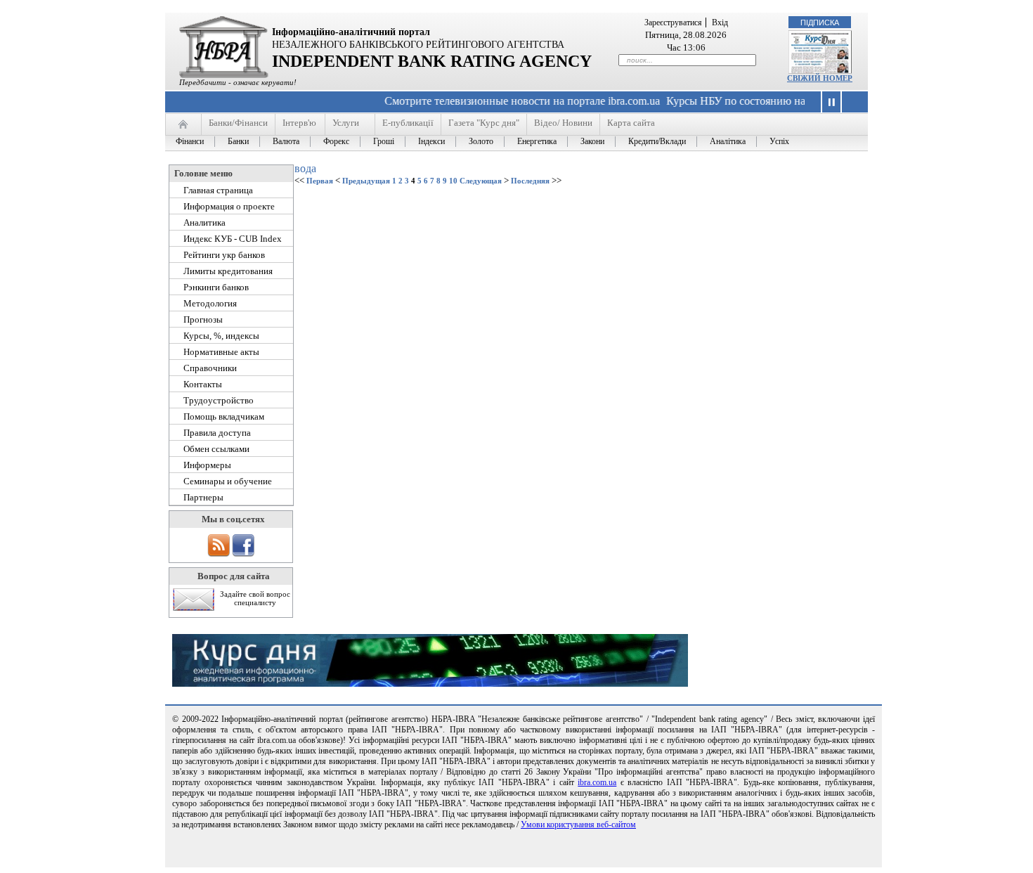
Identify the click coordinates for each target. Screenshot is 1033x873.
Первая (319, 180)
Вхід (720, 22)
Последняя (530, 180)
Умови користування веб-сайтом (578, 824)
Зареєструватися (673, 22)
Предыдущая (366, 180)
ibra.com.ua (597, 782)
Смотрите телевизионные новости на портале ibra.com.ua (509, 101)
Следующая (481, 180)
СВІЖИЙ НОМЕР (819, 78)
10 (453, 180)
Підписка (819, 22)
